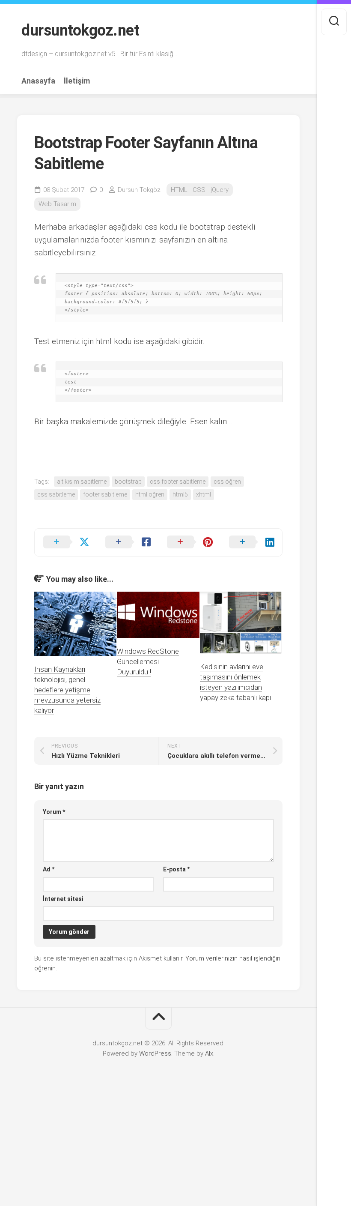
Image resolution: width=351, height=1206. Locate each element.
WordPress (155, 1053)
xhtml (203, 494)
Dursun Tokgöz (139, 190)
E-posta (176, 869)
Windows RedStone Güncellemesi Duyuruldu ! (148, 661)
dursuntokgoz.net (80, 30)
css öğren (227, 481)
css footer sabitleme (177, 481)
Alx (209, 1053)
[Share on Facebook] (128, 542)
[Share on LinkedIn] (251, 542)
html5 (180, 494)
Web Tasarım (57, 204)
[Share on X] (66, 542)
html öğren (149, 494)
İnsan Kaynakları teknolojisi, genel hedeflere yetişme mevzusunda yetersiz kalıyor (67, 689)
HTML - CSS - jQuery (200, 190)
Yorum (54, 811)
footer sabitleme (105, 494)
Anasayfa (38, 81)
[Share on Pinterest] (189, 542)
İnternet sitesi (63, 898)
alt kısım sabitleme (82, 481)
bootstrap (128, 481)
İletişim (77, 81)
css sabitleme (56, 494)
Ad (48, 869)
